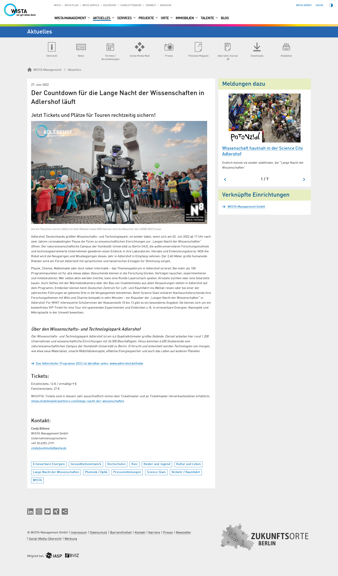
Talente (208, 18)
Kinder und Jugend (157, 464)
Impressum (79, 532)
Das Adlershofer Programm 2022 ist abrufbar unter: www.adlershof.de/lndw (89, 363)
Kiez (134, 464)
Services (124, 18)
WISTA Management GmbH (246, 206)
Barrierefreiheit (121, 532)
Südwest (151, 5)
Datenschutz (98, 532)
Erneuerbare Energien (49, 464)
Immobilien (185, 18)
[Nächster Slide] (304, 179)
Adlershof (109, 5)
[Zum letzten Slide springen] (225, 179)
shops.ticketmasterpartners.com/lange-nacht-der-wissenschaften (77, 401)
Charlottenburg (131, 5)
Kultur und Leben (188, 464)
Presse (168, 532)
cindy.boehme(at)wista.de (49, 448)
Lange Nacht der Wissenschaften (56, 472)
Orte (165, 18)
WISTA (57, 5)
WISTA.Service (90, 5)
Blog (225, 18)
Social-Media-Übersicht (45, 539)
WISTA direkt (304, 5)
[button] (30, 511)
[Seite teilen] (64, 511)
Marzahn (165, 5)
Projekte (146, 18)
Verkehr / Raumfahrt (186, 472)
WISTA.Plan (71, 5)
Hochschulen (116, 464)
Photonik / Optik (96, 472)
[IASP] (53, 556)
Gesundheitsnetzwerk (86, 464)
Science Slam (156, 472)
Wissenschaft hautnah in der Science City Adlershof (262, 151)
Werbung (71, 539)
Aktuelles (102, 18)
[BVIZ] (72, 556)
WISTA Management (70, 18)
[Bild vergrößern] (119, 172)
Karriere (154, 532)
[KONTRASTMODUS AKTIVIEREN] (331, 5)
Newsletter (183, 532)
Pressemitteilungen (127, 472)
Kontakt (140, 532)
